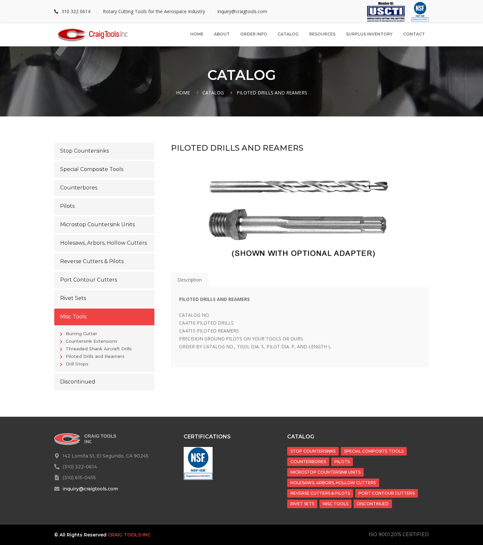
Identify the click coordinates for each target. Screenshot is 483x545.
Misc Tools (335, 503)
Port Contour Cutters (386, 493)
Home (196, 34)
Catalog (288, 34)
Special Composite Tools (373, 451)
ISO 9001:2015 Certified (399, 534)
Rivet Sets (302, 503)
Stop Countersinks (312, 451)
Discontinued (373, 503)
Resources (322, 34)
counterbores (308, 461)
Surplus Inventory (369, 34)
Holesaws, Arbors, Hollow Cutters (333, 482)
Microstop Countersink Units (325, 472)
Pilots (342, 461)
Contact (414, 34)
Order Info (253, 34)
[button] (104, 151)
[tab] (189, 280)
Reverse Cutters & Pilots (320, 493)
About (222, 34)
